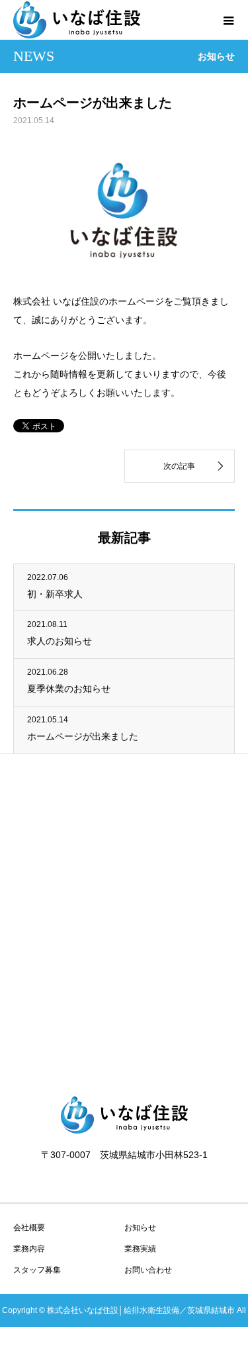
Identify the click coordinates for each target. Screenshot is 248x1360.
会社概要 (29, 1227)
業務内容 (29, 1248)
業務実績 (140, 1248)
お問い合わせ (148, 1270)
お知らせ (140, 1227)
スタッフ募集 (37, 1270)
